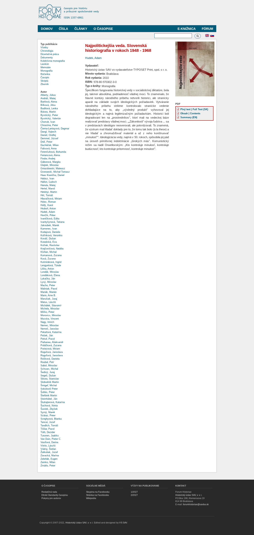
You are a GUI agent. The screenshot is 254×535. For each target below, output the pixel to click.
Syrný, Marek (48, 412)
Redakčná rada (49, 492)
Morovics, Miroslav (51, 315)
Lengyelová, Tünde (51, 265)
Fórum (207, 29)
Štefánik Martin (49, 395)
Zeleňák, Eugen (49, 458)
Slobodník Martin (50, 382)
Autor (44, 91)
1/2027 (134, 492)
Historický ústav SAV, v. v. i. (188, 495)
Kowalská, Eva (49, 241)
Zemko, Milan (48, 462)
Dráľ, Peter (46, 141)
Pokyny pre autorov (51, 498)
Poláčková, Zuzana (51, 345)
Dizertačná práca (50, 54)
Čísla (63, 29)
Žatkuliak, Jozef (49, 452)
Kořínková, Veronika (51, 235)
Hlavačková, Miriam (51, 198)
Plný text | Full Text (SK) (194, 109)
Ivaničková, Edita (50, 218)
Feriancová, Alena (50, 155)
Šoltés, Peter (48, 392)
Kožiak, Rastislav (50, 245)
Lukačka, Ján (48, 278)
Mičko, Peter (47, 312)
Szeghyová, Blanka (51, 418)
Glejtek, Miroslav (50, 165)
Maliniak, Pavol (49, 288)
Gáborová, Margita (50, 161)
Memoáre (46, 67)
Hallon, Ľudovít (49, 181)
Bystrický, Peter (49, 115)
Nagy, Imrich (47, 322)
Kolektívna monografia (53, 60)
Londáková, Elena (50, 275)
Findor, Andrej (48, 158)
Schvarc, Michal (49, 368)
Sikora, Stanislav (50, 378)
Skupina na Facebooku (98, 492)
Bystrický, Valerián (51, 118)
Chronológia (47, 50)
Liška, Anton (47, 268)
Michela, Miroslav (50, 308)
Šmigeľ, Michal (49, 385)
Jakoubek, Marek (50, 225)
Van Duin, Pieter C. (51, 439)
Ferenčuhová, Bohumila (53, 151)
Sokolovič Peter (49, 388)
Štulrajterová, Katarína (53, 402)
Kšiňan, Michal (49, 252)
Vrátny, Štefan (48, 449)
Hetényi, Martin (49, 192)
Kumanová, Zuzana (51, 255)
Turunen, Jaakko (50, 435)
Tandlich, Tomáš (49, 425)
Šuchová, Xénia (49, 405)
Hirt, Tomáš (47, 195)
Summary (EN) (188, 117)
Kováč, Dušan (48, 238)
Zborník (45, 84)
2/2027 (134, 495)
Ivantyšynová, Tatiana (52, 222)
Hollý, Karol (47, 205)
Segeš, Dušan (48, 375)
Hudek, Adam (48, 211)
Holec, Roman (48, 201)
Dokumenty (47, 57)
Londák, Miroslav (50, 271)
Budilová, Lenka (49, 108)
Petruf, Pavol (48, 338)
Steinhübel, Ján (49, 398)
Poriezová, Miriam (50, 348)
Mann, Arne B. (48, 295)
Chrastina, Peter (49, 125)
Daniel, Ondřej (48, 135)
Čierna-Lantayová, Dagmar (55, 128)
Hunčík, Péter (48, 215)
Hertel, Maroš (48, 188)
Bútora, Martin (48, 111)
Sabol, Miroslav (49, 365)
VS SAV (123, 522)
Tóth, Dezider (48, 432)
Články (80, 29)
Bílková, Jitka (48, 105)
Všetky (44, 47)
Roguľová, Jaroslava (52, 352)
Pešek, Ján (47, 335)
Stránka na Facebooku (97, 495)
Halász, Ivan (47, 178)
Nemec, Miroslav (50, 325)
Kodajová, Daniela (50, 232)
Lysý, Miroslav (48, 282)
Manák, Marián (49, 292)
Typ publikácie (49, 44)
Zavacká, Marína (50, 455)
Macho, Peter (48, 285)
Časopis (45, 77)
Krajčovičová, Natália (52, 248)
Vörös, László (48, 445)
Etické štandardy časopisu (54, 495)
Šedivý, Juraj (48, 372)
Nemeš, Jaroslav (50, 328)
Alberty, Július (48, 95)
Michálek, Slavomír (51, 305)
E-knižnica (187, 29)
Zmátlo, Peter (48, 465)
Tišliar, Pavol (47, 428)
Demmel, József (49, 138)
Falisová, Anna (49, 148)
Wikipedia (91, 498)
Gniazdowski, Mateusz (53, 168)
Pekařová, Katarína (51, 332)
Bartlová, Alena (49, 101)
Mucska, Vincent (50, 318)
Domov (47, 29)
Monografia (46, 70)
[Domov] (52, 12)
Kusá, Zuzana (48, 258)
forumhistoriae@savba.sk (196, 504)
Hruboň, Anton (48, 208)
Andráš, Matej (48, 98)
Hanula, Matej (48, 185)
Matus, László (48, 302)
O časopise (103, 29)
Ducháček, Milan (50, 145)
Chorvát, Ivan (48, 121)
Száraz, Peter (48, 415)
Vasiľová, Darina (49, 442)
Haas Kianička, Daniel (52, 175)
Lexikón (45, 64)
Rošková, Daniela (50, 358)
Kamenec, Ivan (49, 228)
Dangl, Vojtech (48, 131)
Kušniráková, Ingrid (51, 262)
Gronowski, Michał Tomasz (55, 171)
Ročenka (45, 74)
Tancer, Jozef (48, 422)
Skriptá (44, 80)
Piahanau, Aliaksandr (52, 342)
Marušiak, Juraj (49, 298)
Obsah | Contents (190, 113)
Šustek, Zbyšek (49, 408)
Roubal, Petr (47, 362)
